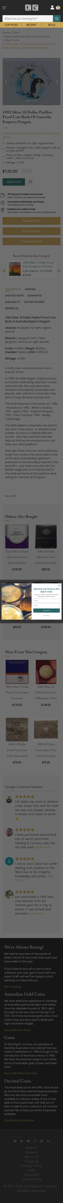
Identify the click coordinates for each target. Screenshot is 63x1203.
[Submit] (56, 18)
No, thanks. (46, 615)
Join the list (46, 610)
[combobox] (31, 18)
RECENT (31, 25)
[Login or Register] (52, 7)
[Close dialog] (59, 585)
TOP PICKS (11, 25)
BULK (51, 25)
